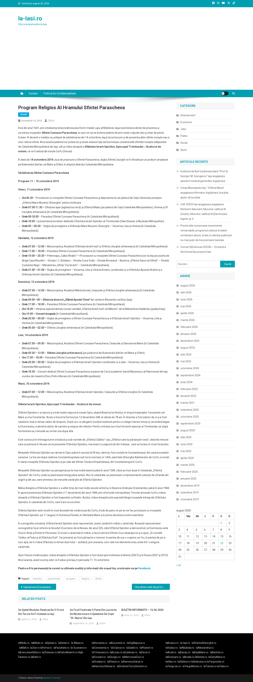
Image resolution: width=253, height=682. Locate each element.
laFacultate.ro (61, 647)
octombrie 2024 (189, 368)
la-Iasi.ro (30, 18)
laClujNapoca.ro (136, 642)
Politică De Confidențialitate (60, 93)
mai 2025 (185, 361)
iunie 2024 (186, 382)
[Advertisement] (126, 62)
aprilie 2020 (187, 458)
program (70, 578)
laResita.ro (201, 656)
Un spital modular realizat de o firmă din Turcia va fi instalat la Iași (41, 611)
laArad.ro (171, 652)
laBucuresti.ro (117, 642)
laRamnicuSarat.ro (132, 661)
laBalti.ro (36, 656)
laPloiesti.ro (146, 647)
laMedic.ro (37, 642)
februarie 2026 (189, 326)
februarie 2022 (189, 389)
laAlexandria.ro (205, 647)
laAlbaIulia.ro (186, 647)
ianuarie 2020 (188, 478)
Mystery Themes (51, 678)
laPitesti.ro (113, 661)
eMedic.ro (24, 642)
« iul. (178, 565)
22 (221, 543)
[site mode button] (225, 93)
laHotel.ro (63, 642)
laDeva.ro (144, 652)
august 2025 (187, 347)
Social (23, 114)
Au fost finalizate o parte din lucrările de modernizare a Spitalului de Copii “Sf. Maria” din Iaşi (93, 614)
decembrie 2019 (189, 485)
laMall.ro (24, 647)
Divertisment (187, 115)
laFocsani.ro (99, 656)
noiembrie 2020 (189, 409)
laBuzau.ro (116, 652)
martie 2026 (187, 320)
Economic (186, 122)
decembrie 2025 (189, 340)
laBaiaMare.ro (200, 652)
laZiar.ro (35, 647)
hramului (37, 578)
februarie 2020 (189, 471)
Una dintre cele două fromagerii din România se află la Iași (152, 587)
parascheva (54, 578)
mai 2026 (185, 306)
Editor (51, 120)
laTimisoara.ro (100, 652)
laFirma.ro (46, 647)
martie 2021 (187, 402)
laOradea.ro (99, 661)
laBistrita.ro (216, 652)
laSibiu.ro (171, 661)
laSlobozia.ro (198, 661)
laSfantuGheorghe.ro (204, 642)
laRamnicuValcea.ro (103, 666)
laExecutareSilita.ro (29, 652)
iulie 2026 (186, 292)
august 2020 (187, 430)
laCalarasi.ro (130, 652)
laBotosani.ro (173, 656)
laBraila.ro (188, 656)
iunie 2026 (186, 299)
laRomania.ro (99, 642)
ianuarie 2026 (188, 333)
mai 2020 (185, 451)
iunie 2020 (186, 444)
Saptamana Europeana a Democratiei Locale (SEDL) (39, 587)
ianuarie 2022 (188, 395)
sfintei (98, 578)
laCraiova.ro (118, 647)
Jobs (183, 129)
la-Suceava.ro (79, 647)
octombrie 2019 (189, 499)
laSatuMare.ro (216, 656)
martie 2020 (187, 464)
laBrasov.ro (172, 642)
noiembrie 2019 (189, 492)
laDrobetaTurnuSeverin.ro (132, 666)
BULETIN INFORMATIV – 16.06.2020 (142, 609)
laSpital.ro (51, 642)
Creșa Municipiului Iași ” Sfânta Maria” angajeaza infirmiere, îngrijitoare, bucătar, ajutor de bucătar (204, 192)
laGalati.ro (132, 647)
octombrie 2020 (189, 416)
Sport (183, 149)
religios (85, 578)
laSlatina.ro (184, 661)
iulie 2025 (186, 354)
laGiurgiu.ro (114, 656)
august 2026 (187, 285)
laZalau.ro (223, 666)
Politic (183, 135)
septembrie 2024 (190, 375)
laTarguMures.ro (192, 666)
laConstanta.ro (100, 647)
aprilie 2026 (187, 313)
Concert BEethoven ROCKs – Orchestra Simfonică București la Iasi (203, 249)
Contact (33, 93)
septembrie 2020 (190, 423)
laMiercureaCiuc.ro (133, 656)
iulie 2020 (186, 437)
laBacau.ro (184, 652)
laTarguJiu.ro (174, 666)
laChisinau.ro (49, 652)
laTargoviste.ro (215, 661)
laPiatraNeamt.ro (67, 652)
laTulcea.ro (210, 666)
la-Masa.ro (77, 642)
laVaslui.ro (172, 647)
